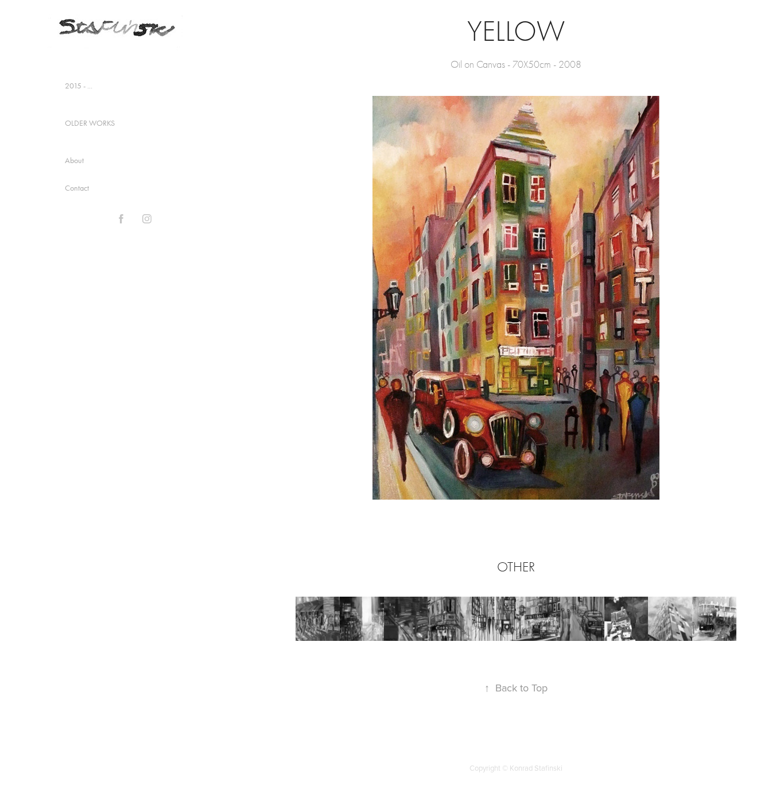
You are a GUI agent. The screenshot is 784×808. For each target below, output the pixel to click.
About (74, 160)
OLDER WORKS (90, 123)
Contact (77, 188)
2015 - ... (78, 86)
